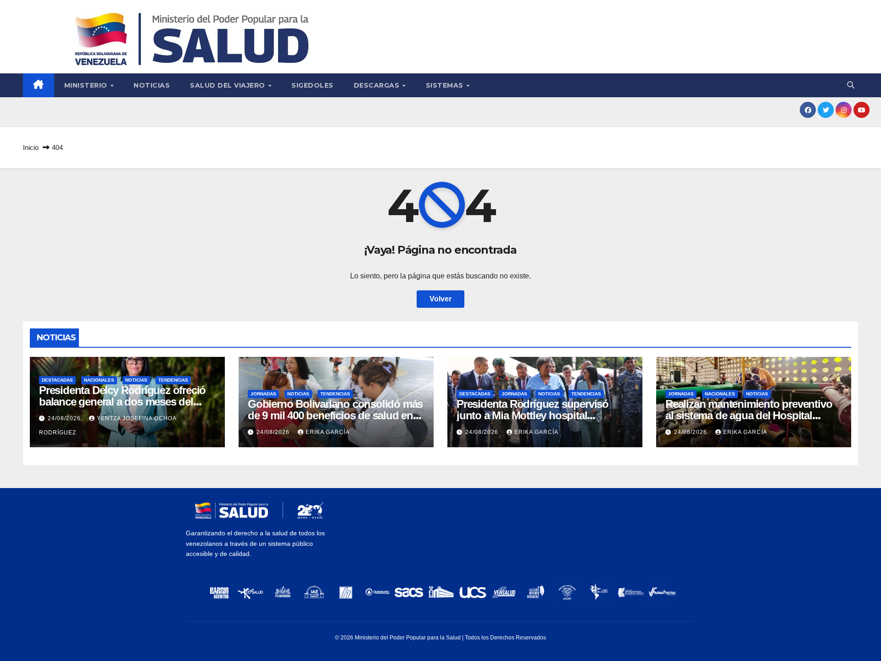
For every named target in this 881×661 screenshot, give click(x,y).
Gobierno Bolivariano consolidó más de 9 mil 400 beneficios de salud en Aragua (335, 415)
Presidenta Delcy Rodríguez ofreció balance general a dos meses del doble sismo (122, 401)
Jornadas (263, 393)
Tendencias (173, 380)
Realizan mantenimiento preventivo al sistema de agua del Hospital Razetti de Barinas (748, 415)
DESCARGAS (377, 85)
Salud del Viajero (228, 85)
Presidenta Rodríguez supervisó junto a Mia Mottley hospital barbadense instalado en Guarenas (539, 415)
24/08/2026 (65, 418)
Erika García (328, 432)
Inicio (31, 147)
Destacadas (57, 380)
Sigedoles (312, 85)
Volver (440, 299)
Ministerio (87, 85)
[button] (850, 85)
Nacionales (99, 380)
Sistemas (446, 85)
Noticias (152, 85)
